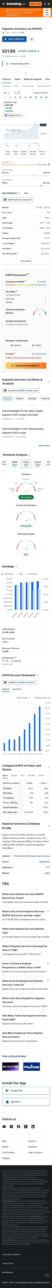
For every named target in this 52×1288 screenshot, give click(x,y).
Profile (16, 86)
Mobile (5, 1147)
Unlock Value (41, 165)
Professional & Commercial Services (32, 856)
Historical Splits (43, 86)
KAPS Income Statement (18, 675)
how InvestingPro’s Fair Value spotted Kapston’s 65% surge (22, 430)
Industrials (44, 861)
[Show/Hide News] (18, 92)
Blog (4, 1141)
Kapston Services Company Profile (21, 826)
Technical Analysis (15, 454)
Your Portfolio (8, 1152)
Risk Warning (7, 1272)
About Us (32, 1141)
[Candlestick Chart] (5, 92)
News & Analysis (33, 79)
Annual (5, 689)
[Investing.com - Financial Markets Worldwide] (16, 4)
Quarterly (17, 689)
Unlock (30, 812)
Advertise (32, 1147)
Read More (7, 848)
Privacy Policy (8, 1263)
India (47, 873)
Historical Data (28, 86)
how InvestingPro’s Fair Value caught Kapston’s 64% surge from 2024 (22, 412)
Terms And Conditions (11, 1254)
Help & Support (35, 1152)
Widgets (6, 1158)
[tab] (15, 464)
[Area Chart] (8, 92)
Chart (17, 79)
